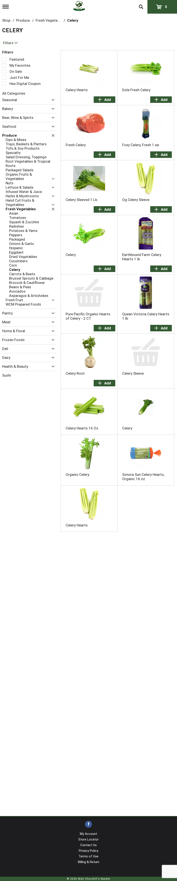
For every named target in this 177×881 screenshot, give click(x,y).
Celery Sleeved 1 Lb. (82, 200)
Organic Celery (77, 474)
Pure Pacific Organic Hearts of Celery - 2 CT (88, 316)
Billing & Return (88, 862)
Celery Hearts (77, 90)
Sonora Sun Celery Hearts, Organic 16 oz (143, 476)
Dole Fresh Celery (136, 90)
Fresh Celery (76, 145)
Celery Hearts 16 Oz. (82, 428)
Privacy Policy (88, 851)
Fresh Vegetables (50, 20)
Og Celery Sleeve (135, 200)
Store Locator (88, 839)
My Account (88, 834)
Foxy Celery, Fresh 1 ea (140, 145)
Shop (6, 20)
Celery (72, 20)
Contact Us (88, 845)
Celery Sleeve (133, 373)
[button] (52, 100)
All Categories (13, 93)
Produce (23, 20)
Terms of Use (88, 856)
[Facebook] (88, 824)
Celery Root (75, 373)
